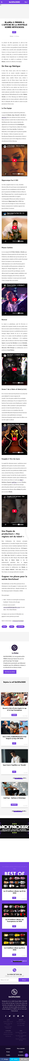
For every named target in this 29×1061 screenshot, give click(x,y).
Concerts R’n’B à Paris (8, 1034)
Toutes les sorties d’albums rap (8, 1027)
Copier (25, 1059)
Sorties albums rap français (8, 1024)
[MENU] (1, 2)
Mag (26, 2)
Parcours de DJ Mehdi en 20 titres (21, 1039)
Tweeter (16, 1059)
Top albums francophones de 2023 (20, 1033)
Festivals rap (8, 1036)
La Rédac (14, 36)
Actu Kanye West (21, 1025)
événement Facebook (17, 621)
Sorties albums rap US (8, 1021)
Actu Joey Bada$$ (21, 1023)
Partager (6, 1059)
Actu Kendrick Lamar (21, 1021)
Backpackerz (14, 2)
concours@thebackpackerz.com (11, 607)
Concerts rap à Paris (8, 1032)
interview (4, 117)
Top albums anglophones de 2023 (21, 1036)
